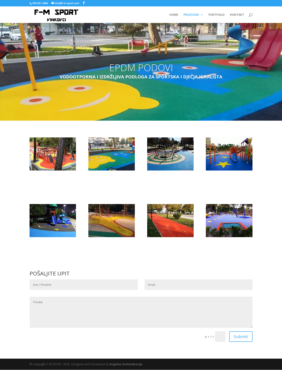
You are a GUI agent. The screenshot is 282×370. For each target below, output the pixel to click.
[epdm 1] (53, 169)
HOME (173, 15)
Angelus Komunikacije (125, 364)
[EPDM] (170, 236)
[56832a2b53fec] (229, 169)
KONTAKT (237, 15)
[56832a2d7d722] (170, 169)
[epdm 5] (229, 236)
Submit (241, 336)
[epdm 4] (111, 169)
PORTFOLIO (217, 15)
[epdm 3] (53, 236)
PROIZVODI (191, 15)
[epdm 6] (111, 236)
